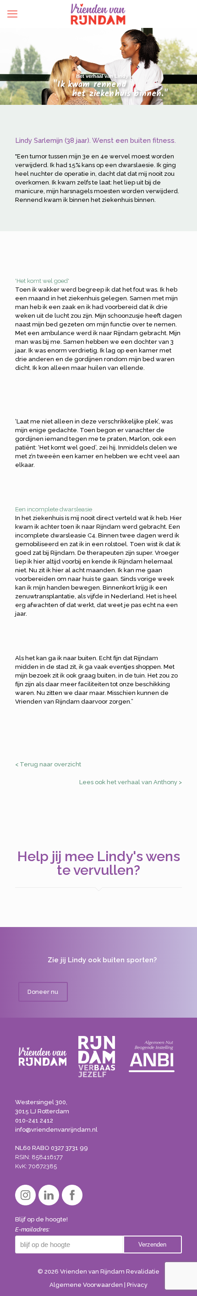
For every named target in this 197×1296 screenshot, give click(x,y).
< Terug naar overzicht (48, 764)
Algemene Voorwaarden (86, 1284)
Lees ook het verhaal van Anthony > (130, 782)
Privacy (137, 1284)
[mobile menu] (12, 14)
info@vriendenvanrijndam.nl (56, 1129)
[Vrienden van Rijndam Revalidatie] (98, 13)
